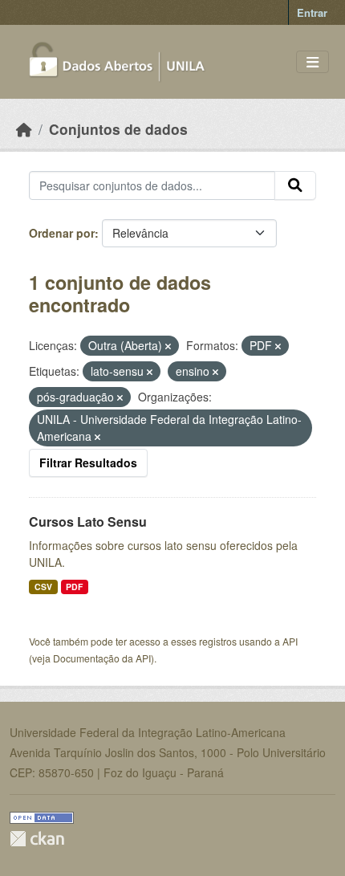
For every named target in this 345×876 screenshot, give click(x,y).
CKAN (37, 838)
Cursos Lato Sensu (88, 521)
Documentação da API (102, 658)
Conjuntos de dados (118, 129)
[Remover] (168, 346)
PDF (74, 587)
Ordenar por (62, 233)
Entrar (312, 12)
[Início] (24, 129)
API (290, 641)
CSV (43, 587)
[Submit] (295, 185)
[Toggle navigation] (312, 62)
